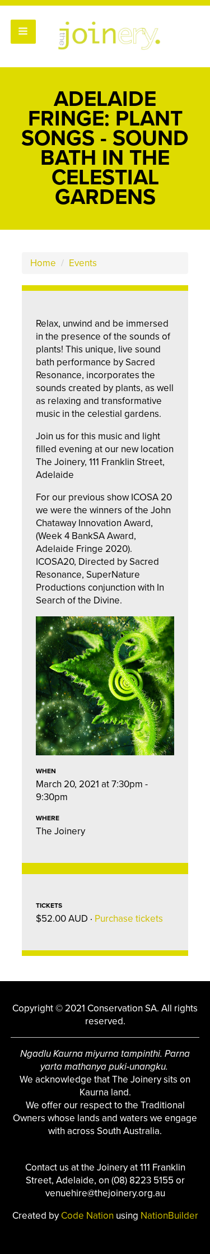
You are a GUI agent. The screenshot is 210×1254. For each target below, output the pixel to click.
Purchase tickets (129, 919)
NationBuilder (169, 1216)
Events (83, 263)
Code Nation (88, 1216)
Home (43, 263)
